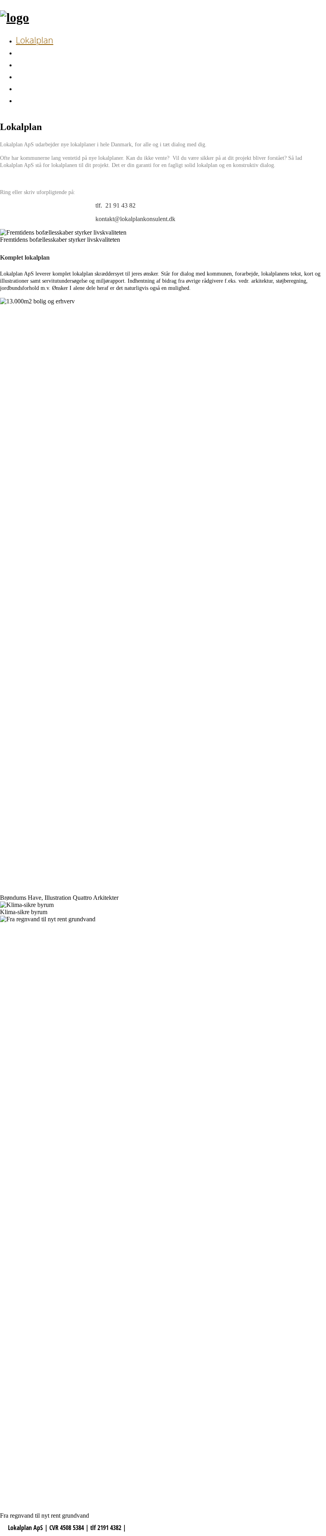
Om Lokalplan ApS (51, 76)
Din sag (30, 52)
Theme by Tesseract (149, 1527)
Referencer (36, 99)
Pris (23, 87)
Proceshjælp (39, 64)
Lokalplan (34, 40)
